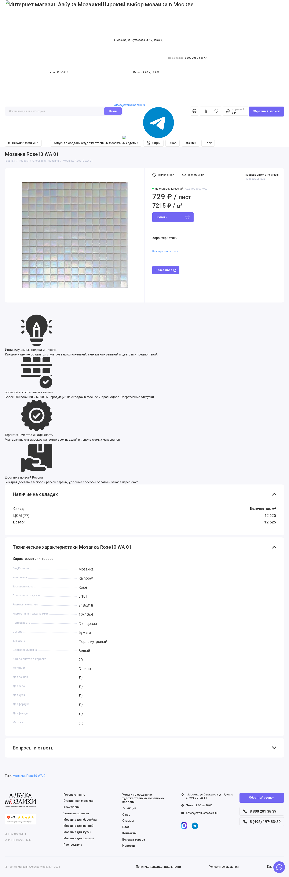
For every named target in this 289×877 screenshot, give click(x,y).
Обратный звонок (266, 111)
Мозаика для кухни (77, 832)
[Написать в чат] (279, 867)
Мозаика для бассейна (80, 819)
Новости (128, 845)
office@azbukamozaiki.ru (129, 105)
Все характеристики (165, 251)
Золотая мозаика (76, 813)
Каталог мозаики (25, 143)
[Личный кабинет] (194, 111)
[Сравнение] (205, 111)
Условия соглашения (224, 866)
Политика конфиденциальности (158, 866)
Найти (113, 111)
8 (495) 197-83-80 (265, 821)
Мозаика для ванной (78, 825)
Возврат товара (133, 839)
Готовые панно (74, 794)
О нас (172, 143)
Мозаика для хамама (78, 838)
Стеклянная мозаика (78, 800)
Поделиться (164, 270)
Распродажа (72, 844)
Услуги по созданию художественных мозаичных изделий (95, 143)
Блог (208, 143)
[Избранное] (216, 111)
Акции (155, 143)
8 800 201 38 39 (186, 57)
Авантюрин (71, 807)
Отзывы (190, 143)
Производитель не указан (262, 174)
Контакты (129, 833)
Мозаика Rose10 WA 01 (30, 776)
